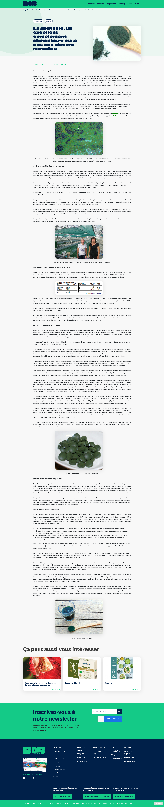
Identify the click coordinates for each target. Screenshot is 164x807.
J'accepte (158, 803)
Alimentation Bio (59, 751)
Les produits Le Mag (99, 752)
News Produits (99, 747)
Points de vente (81, 748)
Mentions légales (128, 752)
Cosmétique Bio (59, 755)
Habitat (56, 762)
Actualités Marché (37, 10)
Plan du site (129, 757)
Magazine (26, 10)
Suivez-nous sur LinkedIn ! (32, 774)
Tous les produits (99, 757)
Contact (127, 747)
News (137, 4)
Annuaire (91, 4)
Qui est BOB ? (129, 761)
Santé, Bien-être (59, 759)
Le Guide (57, 747)
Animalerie (57, 776)
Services (56, 766)
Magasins (81, 754)
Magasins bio (111, 4)
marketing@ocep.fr (32, 778)
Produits (100, 4)
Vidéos (130, 4)
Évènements (116, 759)
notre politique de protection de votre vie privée (114, 803)
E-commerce (82, 761)
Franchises (81, 757)
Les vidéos (115, 751)
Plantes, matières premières (59, 771)
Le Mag (122, 4)
